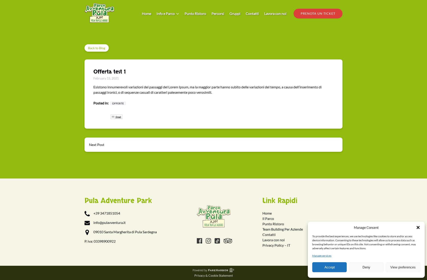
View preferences (403, 267)
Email (118, 117)
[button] (418, 227)
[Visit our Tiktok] (217, 240)
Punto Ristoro (195, 13)
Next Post (96, 144)
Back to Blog (96, 48)
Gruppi (235, 13)
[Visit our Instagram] (208, 240)
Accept (329, 267)
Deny (366, 267)
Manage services (321, 255)
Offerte (118, 103)
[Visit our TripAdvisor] (228, 240)
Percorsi (217, 13)
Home (146, 13)
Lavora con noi (275, 13)
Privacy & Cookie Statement (213, 275)
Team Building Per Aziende (282, 229)
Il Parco (268, 218)
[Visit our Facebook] (199, 240)
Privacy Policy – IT (276, 245)
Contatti (252, 13)
